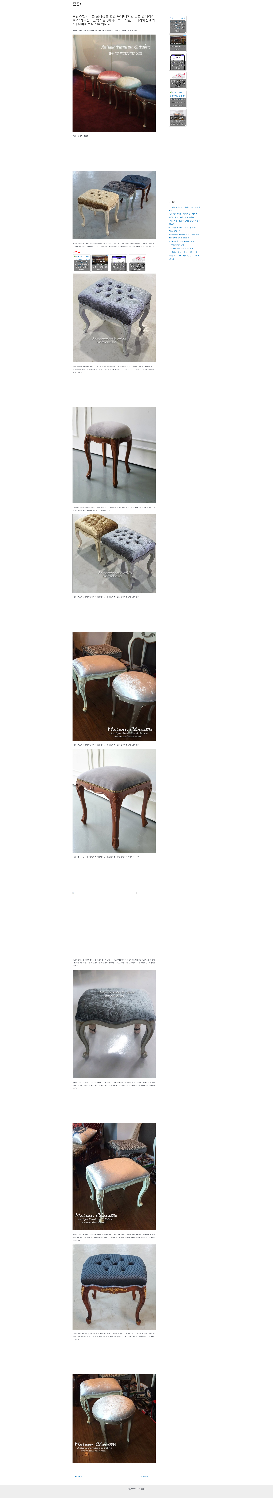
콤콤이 (78, 4)
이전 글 (78, 1476)
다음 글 (145, 1476)
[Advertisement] (114, 155)
